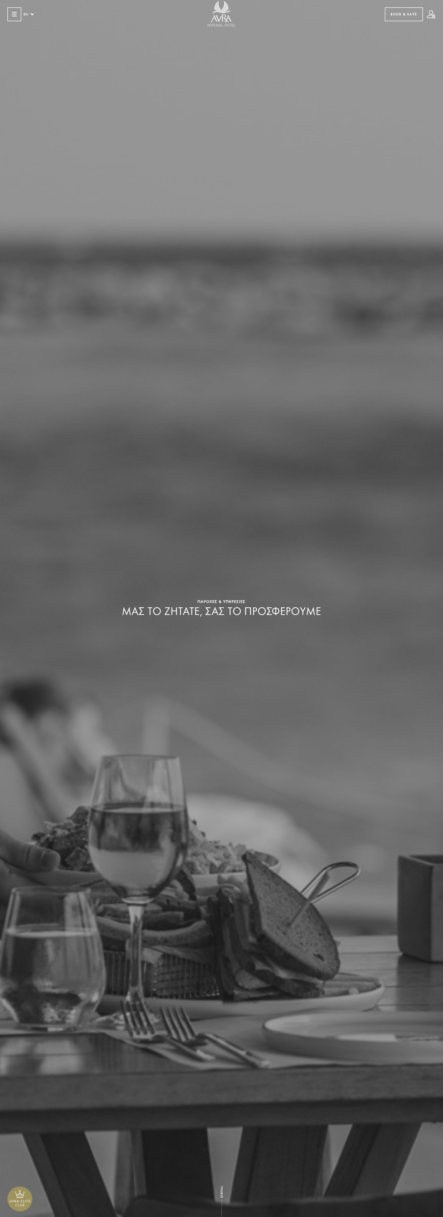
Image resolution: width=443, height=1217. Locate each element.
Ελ (26, 14)
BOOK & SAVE (404, 14)
